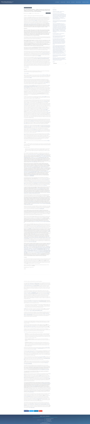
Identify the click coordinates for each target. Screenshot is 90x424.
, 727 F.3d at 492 (48, 383)
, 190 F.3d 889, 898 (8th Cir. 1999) (31, 250)
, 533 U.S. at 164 (30, 204)
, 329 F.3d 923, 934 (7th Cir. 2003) (41, 249)
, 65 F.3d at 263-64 (48, 203)
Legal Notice (49, 423)
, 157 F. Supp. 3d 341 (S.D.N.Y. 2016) (44, 58)
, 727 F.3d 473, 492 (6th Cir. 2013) (35, 171)
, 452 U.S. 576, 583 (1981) (29, 363)
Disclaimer (41, 423)
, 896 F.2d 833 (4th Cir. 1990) (46, 247)
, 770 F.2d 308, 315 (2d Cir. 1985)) (42, 157)
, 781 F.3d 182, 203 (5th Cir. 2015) (41, 248)
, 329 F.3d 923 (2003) (29, 314)
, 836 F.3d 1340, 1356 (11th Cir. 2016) (43, 237)
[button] (48, 13)
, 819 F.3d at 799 (41, 348)
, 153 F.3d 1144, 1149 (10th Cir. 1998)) (43, 251)
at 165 (34, 233)
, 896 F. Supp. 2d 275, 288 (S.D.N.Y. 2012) (37, 310)
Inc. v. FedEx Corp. (30, 310)
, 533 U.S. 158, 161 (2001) (40, 154)
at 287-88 (39, 55)
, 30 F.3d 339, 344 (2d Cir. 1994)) (32, 172)
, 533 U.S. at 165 (34, 241)
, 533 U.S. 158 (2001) (36, 285)
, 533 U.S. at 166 (32, 407)
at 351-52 (27, 66)
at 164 (30, 237)
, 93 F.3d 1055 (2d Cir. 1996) (34, 293)
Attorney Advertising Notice (44, 423)
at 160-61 (30, 228)
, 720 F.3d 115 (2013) (37, 283)
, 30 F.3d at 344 (41, 188)
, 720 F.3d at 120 (42, 208)
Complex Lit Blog (37, 13)
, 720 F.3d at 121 (32, 201)
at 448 (25, 308)
